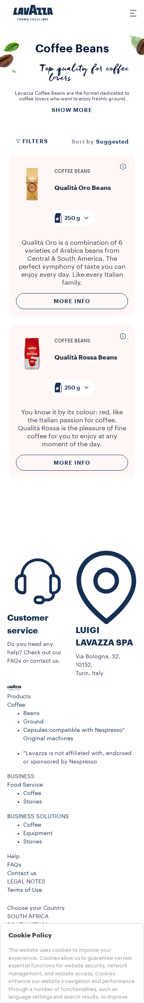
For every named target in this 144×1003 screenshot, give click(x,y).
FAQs (14, 865)
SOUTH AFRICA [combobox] (28, 916)
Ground (33, 722)
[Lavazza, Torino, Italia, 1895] (33, 13)
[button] (72, 697)
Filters (35, 141)
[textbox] (72, 218)
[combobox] (72, 218)
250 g (72, 218)
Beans (31, 713)
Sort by (83, 142)
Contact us (21, 873)
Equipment (37, 833)
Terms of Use (24, 890)
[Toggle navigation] (129, 13)
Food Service (25, 785)
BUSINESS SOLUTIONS (38, 816)
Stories (32, 802)
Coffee (16, 705)
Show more (72, 110)
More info (72, 301)
